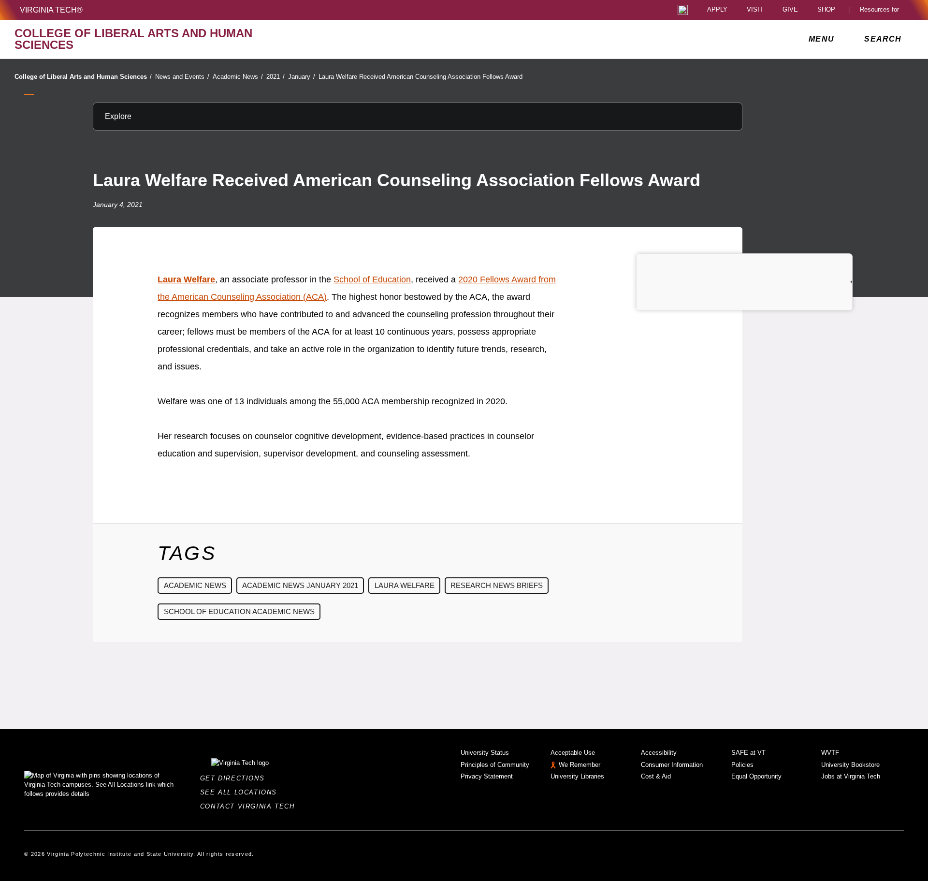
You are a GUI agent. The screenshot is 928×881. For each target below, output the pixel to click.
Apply (717, 10)
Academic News (238, 76)
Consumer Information (672, 764)
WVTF (830, 752)
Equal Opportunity (756, 776)
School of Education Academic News (239, 611)
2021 (275, 76)
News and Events (182, 76)
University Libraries (577, 776)
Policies (742, 764)
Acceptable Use (573, 752)
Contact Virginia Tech (250, 806)
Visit (755, 10)
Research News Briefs (496, 585)
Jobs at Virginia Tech (850, 776)
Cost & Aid (656, 776)
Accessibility (659, 752)
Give (790, 10)
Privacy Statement (487, 776)
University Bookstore (850, 764)
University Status (485, 752)
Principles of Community (495, 764)
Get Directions (235, 778)
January (301, 76)
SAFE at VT (748, 752)
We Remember (579, 764)
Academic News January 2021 (300, 585)
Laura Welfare (186, 279)
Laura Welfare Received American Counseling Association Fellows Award (420, 76)
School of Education (372, 279)
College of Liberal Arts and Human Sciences (83, 76)
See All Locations (241, 792)
